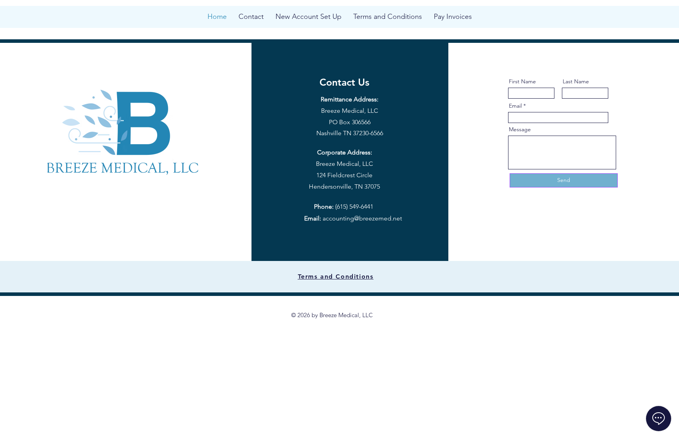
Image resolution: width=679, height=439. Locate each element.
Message (520, 129)
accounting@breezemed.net (362, 218)
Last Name (576, 81)
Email (515, 105)
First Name (522, 81)
